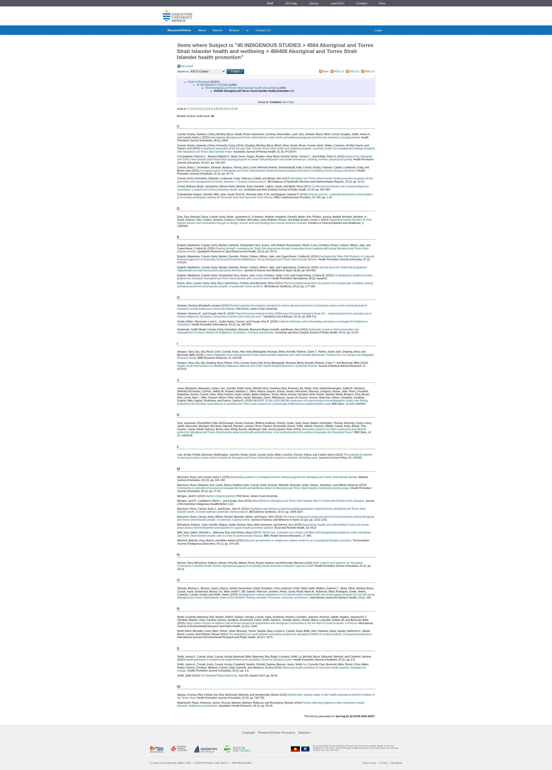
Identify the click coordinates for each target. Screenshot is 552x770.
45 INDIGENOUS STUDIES (212, 84)
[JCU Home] (178, 15)
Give (382, 3)
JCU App (291, 3)
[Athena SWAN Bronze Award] (156, 749)
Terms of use (369, 763)
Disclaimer (396, 763)
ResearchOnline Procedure (276, 732)
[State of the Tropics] (237, 749)
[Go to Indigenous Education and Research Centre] (295, 749)
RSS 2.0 (354, 71)
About (202, 30)
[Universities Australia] (205, 749)
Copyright (248, 732)
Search (217, 30)
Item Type (288, 102)
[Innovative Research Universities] (178, 749)
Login (378, 30)
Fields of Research (199, 81)
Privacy (384, 763)
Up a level (187, 66)
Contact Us (263, 30)
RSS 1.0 (339, 71)
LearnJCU (337, 3)
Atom (326, 71)
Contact (361, 3)
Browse (234, 30)
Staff (270, 3)
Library (313, 3)
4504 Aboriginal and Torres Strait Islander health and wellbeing (242, 87)
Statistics (304, 732)
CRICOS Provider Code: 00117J (211, 763)
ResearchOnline (179, 30)
